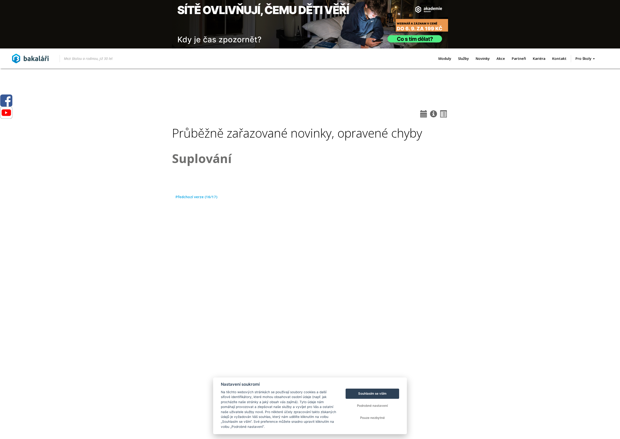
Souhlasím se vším (372, 393)
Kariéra (539, 58)
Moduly (444, 58)
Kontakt (559, 58)
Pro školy (583, 58)
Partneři (519, 58)
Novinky (483, 58)
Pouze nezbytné (372, 418)
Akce (500, 58)
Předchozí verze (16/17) (196, 196)
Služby (463, 58)
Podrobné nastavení (372, 406)
